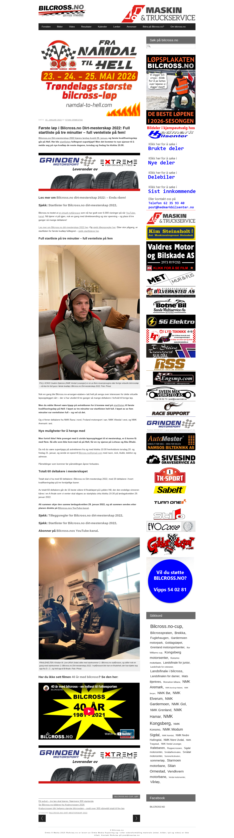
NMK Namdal (168, 735)
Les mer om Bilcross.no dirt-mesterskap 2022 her (63, 227)
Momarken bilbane (171, 682)
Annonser (131, 26)
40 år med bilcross (85, 677)
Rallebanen (157, 748)
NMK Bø (163, 693)
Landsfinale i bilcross (166, 671)
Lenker (116, 26)
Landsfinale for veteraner (161, 667)
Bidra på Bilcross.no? (153, 26)
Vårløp (155, 782)
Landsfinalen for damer (164, 676)
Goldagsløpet (173, 642)
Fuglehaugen (159, 638)
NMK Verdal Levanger (171, 744)
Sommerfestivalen (172, 756)
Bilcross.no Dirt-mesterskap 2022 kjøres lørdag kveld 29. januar (73, 138)
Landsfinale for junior (176, 662)
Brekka (180, 633)
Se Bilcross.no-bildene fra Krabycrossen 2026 (62, 804)
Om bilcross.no (178, 26)
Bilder (60, 26)
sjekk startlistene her (88, 231)
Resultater (86, 26)
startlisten (65, 141)
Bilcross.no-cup (123, 797)
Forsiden (46, 26)
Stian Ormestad (74, 120)
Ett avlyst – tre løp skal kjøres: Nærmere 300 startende (66, 801)
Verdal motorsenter (177, 777)
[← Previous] (42, 818)
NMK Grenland (160, 710)
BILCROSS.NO (157, 806)
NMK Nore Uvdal (174, 739)
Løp (136, 797)
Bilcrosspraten (161, 633)
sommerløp (157, 760)
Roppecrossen (174, 748)
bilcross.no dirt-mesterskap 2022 (68, 813)
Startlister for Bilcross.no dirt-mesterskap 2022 (82, 205)
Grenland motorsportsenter (167, 647)
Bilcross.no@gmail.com (90, 453)
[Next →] (136, 818)
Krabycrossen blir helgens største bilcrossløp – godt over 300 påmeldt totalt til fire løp (81, 808)
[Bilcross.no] (62, 16)
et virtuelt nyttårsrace (69, 213)
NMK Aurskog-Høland (173, 688)
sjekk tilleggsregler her (104, 227)
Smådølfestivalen (172, 752)
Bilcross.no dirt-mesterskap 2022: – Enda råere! (91, 197)
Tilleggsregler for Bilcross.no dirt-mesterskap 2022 (85, 515)
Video (72, 26)
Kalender (102, 26)
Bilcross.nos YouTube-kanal (73, 508)
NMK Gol (179, 704)
